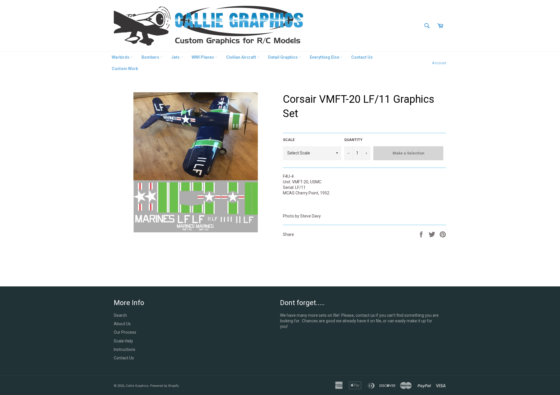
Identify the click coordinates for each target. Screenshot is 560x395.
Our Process (125, 332)
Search (120, 315)
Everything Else (325, 57)
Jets (176, 57)
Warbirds (121, 57)
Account (439, 63)
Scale (289, 140)
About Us (122, 323)
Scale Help (123, 341)
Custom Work (125, 68)
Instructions (124, 349)
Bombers (150, 57)
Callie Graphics (137, 386)
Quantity (353, 140)
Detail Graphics (283, 57)
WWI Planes (203, 57)
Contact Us (362, 57)
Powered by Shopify (164, 386)
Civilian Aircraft (241, 57)
